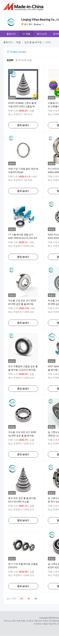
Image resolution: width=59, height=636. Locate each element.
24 (21, 598)
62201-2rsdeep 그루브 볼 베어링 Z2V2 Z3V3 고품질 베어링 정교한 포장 (22, 106)
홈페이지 (11, 33)
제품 (28, 33)
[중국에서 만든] (24, 6)
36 (28, 598)
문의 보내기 (23, 125)
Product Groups (17, 51)
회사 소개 (42, 33)
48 (35, 598)
